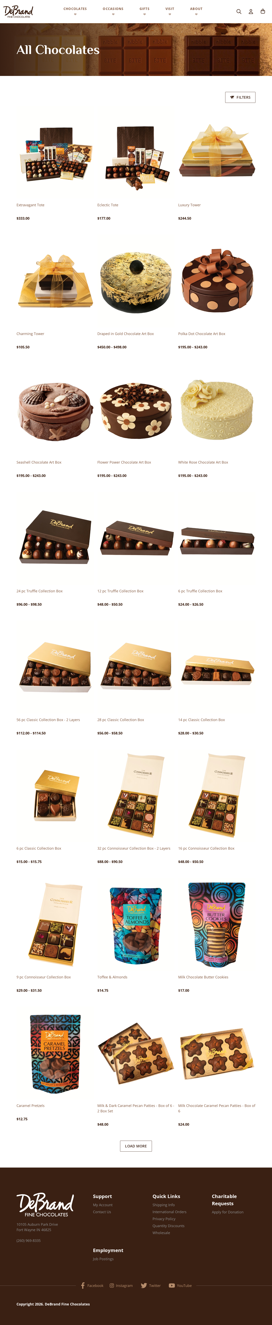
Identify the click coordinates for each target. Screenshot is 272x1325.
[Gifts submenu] (144, 15)
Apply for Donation (228, 1212)
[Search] (239, 12)
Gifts (145, 9)
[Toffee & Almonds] (136, 924)
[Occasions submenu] (113, 15)
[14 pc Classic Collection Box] (216, 667)
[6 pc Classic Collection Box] (55, 795)
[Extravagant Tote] (55, 152)
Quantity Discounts (169, 1225)
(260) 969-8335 (29, 1240)
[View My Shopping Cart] (263, 11)
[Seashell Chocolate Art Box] (55, 409)
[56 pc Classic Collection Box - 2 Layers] (55, 667)
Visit (169, 9)
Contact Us (102, 1211)
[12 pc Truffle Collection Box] (136, 538)
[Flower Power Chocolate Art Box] (136, 409)
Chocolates (75, 9)
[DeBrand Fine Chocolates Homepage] (18, 11)
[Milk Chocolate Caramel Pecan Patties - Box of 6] (216, 1053)
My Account (103, 1204)
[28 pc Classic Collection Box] (136, 667)
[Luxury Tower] (216, 152)
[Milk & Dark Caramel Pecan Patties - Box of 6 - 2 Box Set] (136, 1053)
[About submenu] (196, 15)
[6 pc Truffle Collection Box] (216, 538)
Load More (136, 1146)
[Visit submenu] (170, 15)
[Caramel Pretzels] (55, 1053)
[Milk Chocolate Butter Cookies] (216, 924)
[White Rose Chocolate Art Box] (216, 409)
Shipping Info (164, 1204)
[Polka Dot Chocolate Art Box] (216, 281)
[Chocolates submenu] (75, 15)
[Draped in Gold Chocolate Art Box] (136, 281)
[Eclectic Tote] (136, 152)
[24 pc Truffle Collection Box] (55, 538)
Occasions (113, 9)
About (196, 9)
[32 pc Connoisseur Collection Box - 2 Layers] (136, 795)
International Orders (170, 1211)
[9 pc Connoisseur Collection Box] (55, 924)
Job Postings (103, 1258)
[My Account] (251, 12)
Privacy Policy (164, 1218)
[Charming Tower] (55, 281)
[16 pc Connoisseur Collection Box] (216, 795)
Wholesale (161, 1232)
